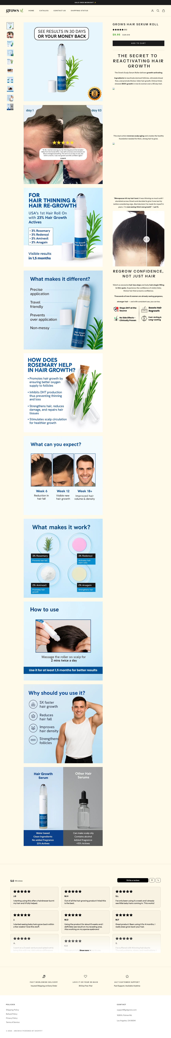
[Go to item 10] (10, 106)
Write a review (132, 880)
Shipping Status (79, 11)
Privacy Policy (11, 1018)
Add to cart (138, 43)
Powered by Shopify (33, 1031)
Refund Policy (11, 1014)
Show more (84, 950)
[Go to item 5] (10, 61)
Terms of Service (13, 1022)
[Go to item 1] (10, 25)
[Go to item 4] (10, 52)
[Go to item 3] (10, 43)
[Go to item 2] (10, 34)
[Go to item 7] (10, 79)
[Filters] (152, 880)
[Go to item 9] (10, 97)
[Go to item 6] (10, 70)
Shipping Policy (12, 1010)
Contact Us (60, 11)
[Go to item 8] (10, 88)
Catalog (44, 11)
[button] (118, 30)
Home (31, 11)
